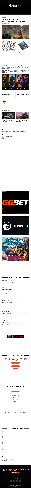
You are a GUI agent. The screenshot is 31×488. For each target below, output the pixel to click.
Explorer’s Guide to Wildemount (7, 300)
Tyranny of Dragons (5, 331)
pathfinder (21, 410)
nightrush (15, 401)
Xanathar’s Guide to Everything (7, 315)
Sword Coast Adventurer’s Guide (7, 318)
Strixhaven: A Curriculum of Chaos (7, 287)
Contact (15, 0)
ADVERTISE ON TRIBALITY (15, 366)
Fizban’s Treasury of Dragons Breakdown (8, 285)
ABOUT (13, 362)
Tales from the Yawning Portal (6, 322)
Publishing (18, 0)
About (11, 0)
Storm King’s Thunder (5, 324)
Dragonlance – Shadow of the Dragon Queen (9, 282)
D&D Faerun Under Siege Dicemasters (7, 121)
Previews (3, 17)
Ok (15, 486)
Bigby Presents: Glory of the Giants (7, 280)
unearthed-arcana (11, 410)
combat (25, 412)
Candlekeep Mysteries (5, 293)
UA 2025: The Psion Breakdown (6, 433)
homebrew (5, 410)
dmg (6, 412)
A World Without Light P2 (23, 94)
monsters (26, 410)
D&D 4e (21, 412)
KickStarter (16, 66)
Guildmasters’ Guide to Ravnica (7, 307)
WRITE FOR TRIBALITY (16, 365)
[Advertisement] (16, 10)
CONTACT (17, 362)
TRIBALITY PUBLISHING (15, 391)
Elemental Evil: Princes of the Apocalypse (8, 329)
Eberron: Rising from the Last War (7, 302)
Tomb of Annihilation (5, 320)
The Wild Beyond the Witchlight (7, 289)
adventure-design (11, 412)
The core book (4, 62)
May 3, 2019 (9, 23)
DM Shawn (4, 23)
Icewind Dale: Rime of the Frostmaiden (8, 296)
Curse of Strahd (4, 326)
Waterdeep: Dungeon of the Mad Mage (8, 309)
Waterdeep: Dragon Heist (6, 311)
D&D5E (16, 412)
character (17, 410)
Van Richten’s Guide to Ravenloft (7, 291)
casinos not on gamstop (15, 399)
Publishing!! (15, 368)
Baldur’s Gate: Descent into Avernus (7, 304)
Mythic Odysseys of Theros (6, 298)
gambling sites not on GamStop (15, 397)
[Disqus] (15, 139)
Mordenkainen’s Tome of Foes (6, 313)
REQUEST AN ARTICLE (15, 363)
